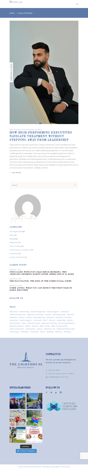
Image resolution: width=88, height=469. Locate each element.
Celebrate (13, 317)
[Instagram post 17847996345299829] (34, 435)
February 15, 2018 (16, 286)
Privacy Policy (65, 467)
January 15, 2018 (15, 279)
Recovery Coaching (49, 323)
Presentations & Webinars (20, 250)
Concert (22, 317)
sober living (45, 326)
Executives (14, 320)
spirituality (30, 329)
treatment (34, 332)
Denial (29, 317)
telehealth (24, 332)
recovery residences (66, 323)
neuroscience (15, 323)
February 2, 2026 (11, 72)
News (12, 235)
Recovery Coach (34, 323)
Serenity (35, 326)
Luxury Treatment (27, 129)
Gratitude (37, 320)
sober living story (17, 329)
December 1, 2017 (15, 270)
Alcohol (48, 314)
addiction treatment (35, 314)
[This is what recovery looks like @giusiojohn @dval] (34, 401)
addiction (65, 311)
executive (50, 317)
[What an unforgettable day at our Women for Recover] (17, 418)
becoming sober (59, 314)
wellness (58, 332)
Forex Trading (15, 246)
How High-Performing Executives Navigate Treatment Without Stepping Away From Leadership (41, 136)
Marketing (46, 467)
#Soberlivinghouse (38, 311)
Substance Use (49, 329)
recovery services (17, 326)
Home (12, 13)
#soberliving (24, 311)
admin (39, 129)
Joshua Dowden (36, 467)
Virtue (42, 332)
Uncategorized (15, 231)
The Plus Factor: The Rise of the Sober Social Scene (41, 281)
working (67, 332)
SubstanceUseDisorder (66, 329)
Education (14, 242)
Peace (24, 323)
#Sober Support (53, 311)
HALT (45, 320)
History (52, 320)
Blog (11, 129)
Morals (70, 320)
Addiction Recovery (17, 314)
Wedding (50, 332)
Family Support (25, 320)
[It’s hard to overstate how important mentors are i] (17, 401)
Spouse (39, 329)
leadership (61, 320)
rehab (27, 326)
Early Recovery (39, 317)
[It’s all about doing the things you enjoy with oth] (17, 435)
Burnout (70, 314)
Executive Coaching (63, 317)
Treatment (17, 129)
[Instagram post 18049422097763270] (34, 418)
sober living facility (59, 326)
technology (14, 332)
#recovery (14, 311)
